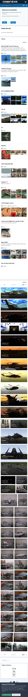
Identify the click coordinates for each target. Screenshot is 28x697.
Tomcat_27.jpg (5, 513)
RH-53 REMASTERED (7, 91)
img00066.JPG (5, 307)
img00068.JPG (5, 295)
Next (23, 284)
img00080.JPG (5, 390)
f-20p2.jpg (4, 648)
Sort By (24, 42)
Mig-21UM (4, 242)
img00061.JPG (5, 414)
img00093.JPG (5, 343)
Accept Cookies (7, 694)
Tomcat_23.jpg (5, 534)
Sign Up (13, 22)
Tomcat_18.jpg (18, 555)
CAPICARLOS (6, 297)
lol (2, 127)
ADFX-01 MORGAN (6, 490)
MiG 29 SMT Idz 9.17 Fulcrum (10, 46)
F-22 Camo (4, 566)
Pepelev (4, 426)
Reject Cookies (16, 694)
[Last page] (26, 285)
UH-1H (3, 109)
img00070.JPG (5, 402)
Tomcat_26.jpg (18, 513)
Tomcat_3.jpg (18, 638)
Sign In (4, 22)
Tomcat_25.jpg (5, 524)
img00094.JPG (5, 331)
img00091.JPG (5, 355)
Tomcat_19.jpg (5, 555)
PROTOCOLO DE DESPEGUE (8, 456)
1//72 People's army (7, 203)
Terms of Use (19, 685)
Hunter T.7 (4, 182)
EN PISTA (4, 472)
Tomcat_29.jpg (5, 503)
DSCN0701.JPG (18, 576)
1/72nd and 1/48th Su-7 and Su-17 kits (12, 221)
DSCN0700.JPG (5, 587)
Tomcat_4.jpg (5, 638)
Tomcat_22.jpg (18, 534)
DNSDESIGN (15, 426)
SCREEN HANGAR (21, 481)
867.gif (18, 490)
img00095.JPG (5, 319)
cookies (15, 687)
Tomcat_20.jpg (19, 545)
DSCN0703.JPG (18, 566)
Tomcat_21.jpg (5, 545)
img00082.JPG (5, 378)
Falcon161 (5, 567)
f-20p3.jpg (15, 648)
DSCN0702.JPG (5, 576)
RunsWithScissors (7, 649)
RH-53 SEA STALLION (7, 263)
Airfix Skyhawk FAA (7, 164)
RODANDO (4, 440)
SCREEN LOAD (5, 481)
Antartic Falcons (6, 68)
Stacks (18, 567)
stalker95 (20, 491)
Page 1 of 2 (13, 284)
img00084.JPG (5, 367)
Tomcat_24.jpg (18, 524)
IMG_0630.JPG (5, 425)
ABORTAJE (13, 425)
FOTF (4, 504)
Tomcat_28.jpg (22, 503)
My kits (3, 145)
